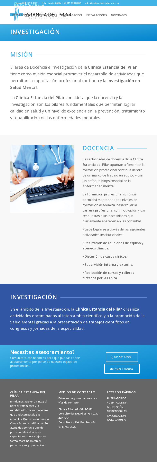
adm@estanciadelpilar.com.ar (102, 2)
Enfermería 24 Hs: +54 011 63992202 (61, 2)
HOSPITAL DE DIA (117, 402)
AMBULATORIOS (116, 398)
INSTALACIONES (116, 420)
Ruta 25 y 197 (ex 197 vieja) (29, 5)
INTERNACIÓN (115, 407)
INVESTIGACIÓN (116, 416)
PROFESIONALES (117, 411)
